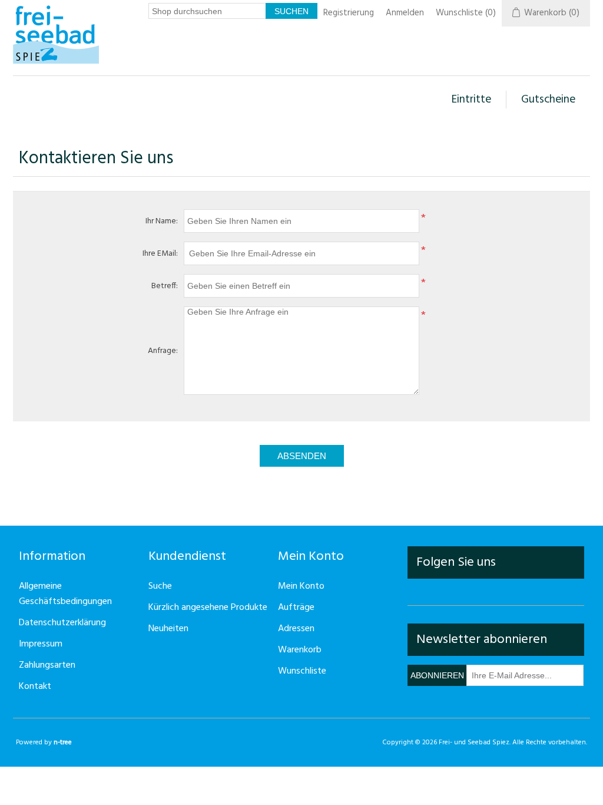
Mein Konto (301, 586)
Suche (160, 586)
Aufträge (296, 607)
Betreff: (164, 286)
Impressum (40, 644)
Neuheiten (168, 628)
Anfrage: (163, 351)
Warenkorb (300, 650)
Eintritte (471, 99)
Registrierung (348, 13)
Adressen (296, 628)
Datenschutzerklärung (62, 623)
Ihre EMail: (160, 253)
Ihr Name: (161, 221)
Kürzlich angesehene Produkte (207, 607)
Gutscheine (548, 99)
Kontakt (35, 686)
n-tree (63, 742)
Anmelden (405, 13)
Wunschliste (302, 671)
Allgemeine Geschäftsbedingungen (65, 594)
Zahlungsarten (47, 665)
